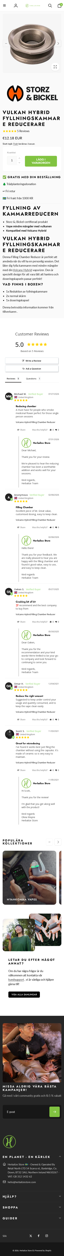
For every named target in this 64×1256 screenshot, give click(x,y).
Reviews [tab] (11, 378)
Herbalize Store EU (27, 1250)
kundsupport (16, 979)
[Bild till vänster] (6, 43)
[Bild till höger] (57, 43)
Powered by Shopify (43, 1250)
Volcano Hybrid (22, 270)
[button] (4, 5)
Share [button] (22, 429)
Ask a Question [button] (33, 368)
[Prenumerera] (54, 1112)
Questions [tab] (31, 378)
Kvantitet (11, 152)
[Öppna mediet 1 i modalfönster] (32, 43)
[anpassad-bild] (10, 1147)
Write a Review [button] (33, 360)
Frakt (15, 143)
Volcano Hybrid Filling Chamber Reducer (35, 422)
